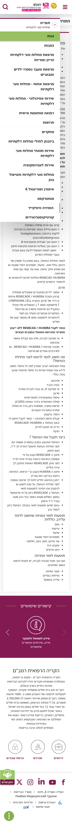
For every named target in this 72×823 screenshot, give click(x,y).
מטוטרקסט (45, 198)
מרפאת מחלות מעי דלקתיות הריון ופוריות (32, 57)
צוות (50, 36)
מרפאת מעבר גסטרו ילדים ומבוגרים (34, 72)
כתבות (49, 45)
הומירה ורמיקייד (40, 207)
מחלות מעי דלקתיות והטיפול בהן (31, 177)
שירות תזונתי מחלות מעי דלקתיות (35, 153)
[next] (9, 632)
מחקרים (48, 131)
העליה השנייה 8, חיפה (50, 792)
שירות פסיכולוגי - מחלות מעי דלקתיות (31, 101)
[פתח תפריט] (65, 7)
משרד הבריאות (22, 792)
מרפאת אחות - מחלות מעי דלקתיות (33, 86)
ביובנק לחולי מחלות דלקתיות (31, 141)
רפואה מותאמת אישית (36, 113)
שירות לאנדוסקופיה (38, 165)
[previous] (63, 632)
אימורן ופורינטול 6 (39, 189)
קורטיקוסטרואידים (39, 217)
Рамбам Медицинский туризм (36, 796)
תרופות (48, 122)
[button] (30, 25)
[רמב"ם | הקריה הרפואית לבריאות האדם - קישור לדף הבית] (32, 7)
